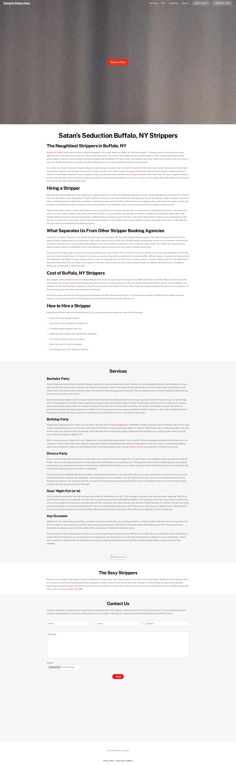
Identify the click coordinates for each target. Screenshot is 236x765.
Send (118, 676)
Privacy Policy (108, 761)
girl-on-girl (76, 283)
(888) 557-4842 (222, 3)
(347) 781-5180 (75, 589)
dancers (80, 387)
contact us (135, 174)
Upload (50, 663)
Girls (163, 3)
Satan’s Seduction (119, 425)
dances (92, 244)
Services (153, 3)
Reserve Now (201, 3)
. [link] (75, 589)
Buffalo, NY (52, 152)
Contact (185, 3)
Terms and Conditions (124, 761)
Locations (173, 3)
